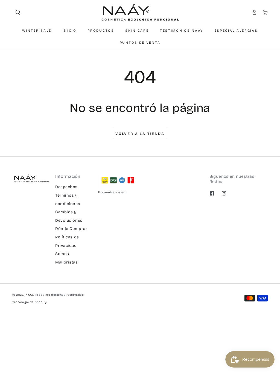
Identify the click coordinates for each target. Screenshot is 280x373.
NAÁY (29, 295)
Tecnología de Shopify (29, 302)
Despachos (66, 187)
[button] (17, 12)
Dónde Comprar (71, 228)
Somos (62, 253)
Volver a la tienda (140, 134)
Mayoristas (66, 262)
